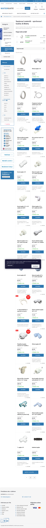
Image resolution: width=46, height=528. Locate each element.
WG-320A (6, 93)
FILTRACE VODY (7, 56)
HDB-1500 (6, 85)
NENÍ (5, 111)
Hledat (27, 8)
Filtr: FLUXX (6, 79)
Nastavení (10, 265)
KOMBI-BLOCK (7, 89)
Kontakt (2, 3)
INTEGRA (6, 87)
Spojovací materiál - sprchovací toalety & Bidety (9, 49)
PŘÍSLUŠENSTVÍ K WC (7, 39)
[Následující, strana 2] (30, 477)
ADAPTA (6, 75)
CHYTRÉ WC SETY (7, 35)
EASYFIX (6, 77)
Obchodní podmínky (21, 510)
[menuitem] (8, 13)
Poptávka (15, 3)
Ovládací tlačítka (8, 45)
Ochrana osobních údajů (22, 508)
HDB (5, 83)
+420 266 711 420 (38, 1)
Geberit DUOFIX (7, 81)
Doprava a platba (22, 3)
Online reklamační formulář (22, 505)
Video (36, 3)
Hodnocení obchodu (21, 512)
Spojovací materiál (8, 91)
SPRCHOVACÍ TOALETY (6, 29)
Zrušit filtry (8, 124)
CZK (41, 3)
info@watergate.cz (6, 496)
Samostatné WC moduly (8, 43)
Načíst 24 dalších (29, 472)
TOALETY (6, 120)
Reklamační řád (20, 507)
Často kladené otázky (21, 515)
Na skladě (6, 69)
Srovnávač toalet (9, 3)
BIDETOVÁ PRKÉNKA (8, 32)
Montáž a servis (30, 3)
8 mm (5, 103)
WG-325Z (6, 95)
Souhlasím (35, 266)
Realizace (4, 508)
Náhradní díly (7, 53)
